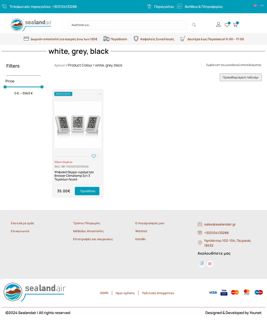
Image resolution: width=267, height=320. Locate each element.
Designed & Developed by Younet (233, 312)
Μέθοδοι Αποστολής (88, 231)
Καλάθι (140, 239)
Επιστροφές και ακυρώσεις (93, 239)
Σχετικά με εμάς (22, 223)
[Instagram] (210, 264)
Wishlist (141, 231)
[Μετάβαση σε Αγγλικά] (255, 5)
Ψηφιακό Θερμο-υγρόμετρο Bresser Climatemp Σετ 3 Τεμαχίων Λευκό (74, 175)
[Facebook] (202, 264)
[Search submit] (194, 25)
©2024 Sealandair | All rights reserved (37, 312)
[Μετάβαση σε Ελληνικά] (262, 5)
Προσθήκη (88, 191)
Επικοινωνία (20, 231)
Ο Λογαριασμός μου (150, 223)
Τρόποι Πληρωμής (86, 223)
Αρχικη (59, 65)
